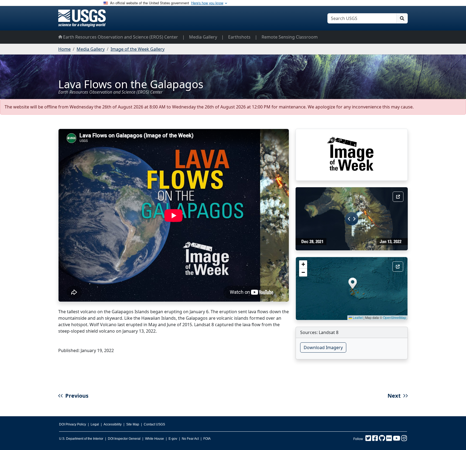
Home (64, 49)
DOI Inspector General (124, 439)
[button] (352, 283)
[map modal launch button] (397, 266)
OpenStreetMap (394, 317)
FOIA (207, 439)
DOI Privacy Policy (72, 424)
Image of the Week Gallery (138, 49)
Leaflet (357, 317)
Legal (95, 424)
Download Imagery (323, 347)
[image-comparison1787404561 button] (398, 197)
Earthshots (239, 37)
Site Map (132, 424)
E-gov (173, 439)
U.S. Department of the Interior (81, 439)
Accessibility (113, 424)
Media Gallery (203, 37)
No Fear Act (190, 439)
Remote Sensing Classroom (290, 37)
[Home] (82, 18)
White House (154, 439)
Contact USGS (154, 424)
